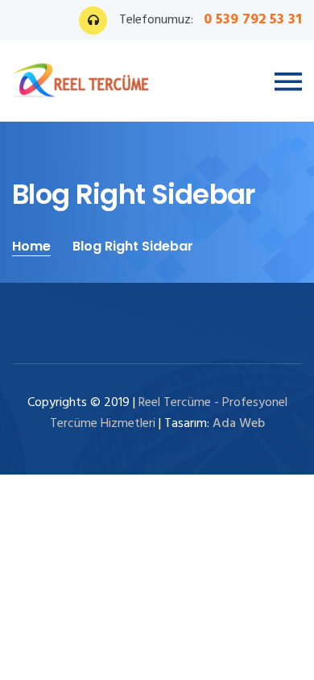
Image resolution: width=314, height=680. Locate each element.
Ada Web (239, 423)
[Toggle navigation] (288, 82)
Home (31, 246)
